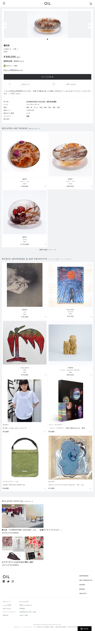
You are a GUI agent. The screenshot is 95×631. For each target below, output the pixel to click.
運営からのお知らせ (25, 605)
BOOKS (82, 589)
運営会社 (5, 615)
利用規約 (22, 608)
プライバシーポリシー (10, 612)
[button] (90, 25)
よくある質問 (7, 605)
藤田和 (7, 45)
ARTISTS (82, 593)
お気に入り (25, 84)
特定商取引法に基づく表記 (27, 612)
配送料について (19, 61)
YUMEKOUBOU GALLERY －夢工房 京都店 (41, 101)
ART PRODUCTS (85, 580)
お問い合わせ (7, 608)
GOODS (82, 585)
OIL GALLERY (23, 602)
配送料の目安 (8, 61)
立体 (27, 116)
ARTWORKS (84, 576)
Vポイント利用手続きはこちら (13, 70)
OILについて (7, 602)
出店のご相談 (23, 615)
